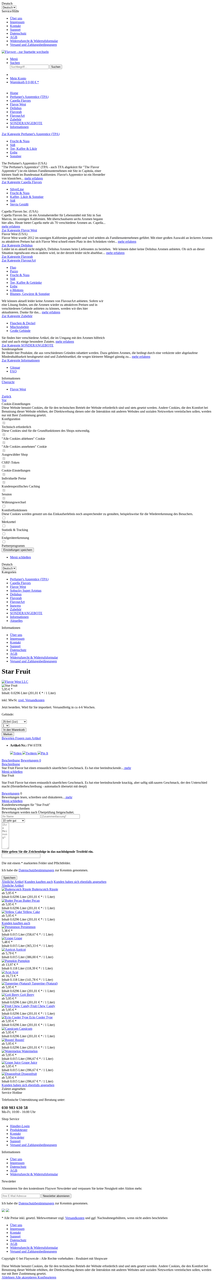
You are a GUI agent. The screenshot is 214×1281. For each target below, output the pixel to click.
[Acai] (7, 972)
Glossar (15, 367)
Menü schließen (20, 557)
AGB (13, 37)
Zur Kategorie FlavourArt (19, 260)
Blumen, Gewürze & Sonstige (30, 294)
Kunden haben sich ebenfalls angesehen (80, 881)
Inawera (15, 605)
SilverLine (17, 189)
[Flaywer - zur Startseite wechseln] (25, 52)
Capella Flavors (20, 583)
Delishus (16, 594)
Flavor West (18, 587)
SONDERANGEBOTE (26, 613)
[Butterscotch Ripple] (17, 889)
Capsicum (25, 1028)
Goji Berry (27, 994)
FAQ (13, 371)
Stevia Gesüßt (19, 204)
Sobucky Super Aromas (25, 590)
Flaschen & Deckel (22, 323)
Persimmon (28, 927)
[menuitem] (111, 18)
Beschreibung (11, 760)
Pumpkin (24, 961)
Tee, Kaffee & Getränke (26, 282)
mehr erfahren (33, 178)
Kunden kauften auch (38, 881)
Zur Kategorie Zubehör (17, 316)
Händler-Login (20, 1126)
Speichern (9, 877)
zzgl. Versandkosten (31, 700)
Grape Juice (29, 1062)
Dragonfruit (29, 1074)
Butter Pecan (31, 900)
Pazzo (14, 271)
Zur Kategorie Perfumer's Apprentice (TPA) (31, 134)
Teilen (17, 753)
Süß (12, 145)
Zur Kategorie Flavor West (19, 230)
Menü (14, 59)
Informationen (19, 617)
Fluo (13, 267)
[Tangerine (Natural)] (17, 983)
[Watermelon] (12, 1051)
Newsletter (17, 1137)
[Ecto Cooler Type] (15, 1017)
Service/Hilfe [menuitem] (30, 27)
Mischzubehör (19, 327)
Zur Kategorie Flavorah (17, 256)
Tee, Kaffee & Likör (23, 148)
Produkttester (18, 1130)
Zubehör (15, 609)
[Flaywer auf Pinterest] (7, 1211)
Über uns (16, 18)
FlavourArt (17, 602)
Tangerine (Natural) (45, 983)
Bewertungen (31, 760)
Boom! (19, 1040)
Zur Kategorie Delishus (17, 245)
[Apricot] (9, 949)
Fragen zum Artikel (28, 738)
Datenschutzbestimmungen (36, 870)
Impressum (17, 22)
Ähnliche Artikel (13, 881)
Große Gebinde (20, 330)
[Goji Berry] (11, 994)
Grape (18, 938)
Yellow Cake (31, 912)
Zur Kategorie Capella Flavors (22, 182)
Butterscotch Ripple (45, 889)
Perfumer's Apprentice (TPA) (29, 579)
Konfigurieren (47, 1277)
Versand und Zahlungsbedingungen (33, 44)
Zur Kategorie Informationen (21, 360)
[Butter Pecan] (12, 900)
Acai (15, 972)
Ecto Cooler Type (41, 1017)
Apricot (21, 949)
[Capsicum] (10, 1028)
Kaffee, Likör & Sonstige (26, 197)
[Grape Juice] (12, 1062)
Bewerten (8, 738)
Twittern (32, 753)
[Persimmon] (11, 927)
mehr (127, 768)
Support (15, 29)
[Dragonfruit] (11, 1074)
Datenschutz (18, 33)
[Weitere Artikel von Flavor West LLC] (15, 681)
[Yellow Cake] (12, 912)
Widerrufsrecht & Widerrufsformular (34, 41)
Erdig (13, 152)
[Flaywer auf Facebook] (3, 1211)
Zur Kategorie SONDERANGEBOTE (28, 345)
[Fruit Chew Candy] (16, 1006)
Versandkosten (74, 1218)
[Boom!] (8, 1040)
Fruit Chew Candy (43, 1006)
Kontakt (15, 26)
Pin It (44, 753)
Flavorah (16, 598)
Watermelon (30, 1051)
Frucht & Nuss (19, 141)
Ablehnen (8, 1277)
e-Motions (16, 290)
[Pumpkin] (10, 961)
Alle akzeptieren (26, 1277)
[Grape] (8, 938)
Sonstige (15, 156)
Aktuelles (16, 620)
